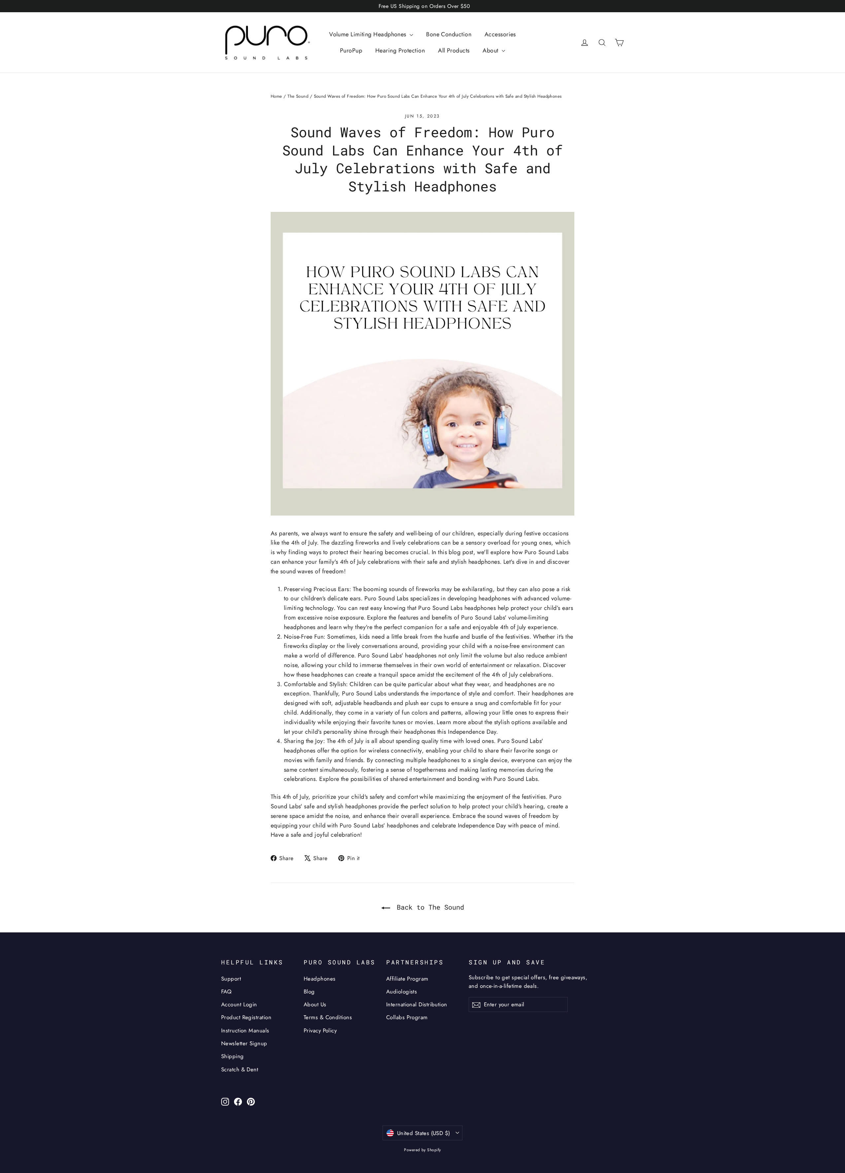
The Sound (297, 96)
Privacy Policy (320, 1030)
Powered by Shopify (422, 1150)
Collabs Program (407, 1017)
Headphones (320, 979)
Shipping (232, 1056)
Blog (309, 991)
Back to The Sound (428, 907)
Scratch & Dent (239, 1069)
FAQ (226, 991)
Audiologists (401, 991)
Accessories (500, 34)
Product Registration (246, 1017)
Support (231, 979)
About (491, 50)
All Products (453, 50)
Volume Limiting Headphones (368, 34)
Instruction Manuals (245, 1030)
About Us (315, 1004)
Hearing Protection (400, 50)
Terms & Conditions (328, 1017)
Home (276, 96)
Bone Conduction (448, 34)
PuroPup (351, 50)
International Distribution (416, 1004)
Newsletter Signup (244, 1043)
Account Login (239, 1004)
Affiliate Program (407, 979)
